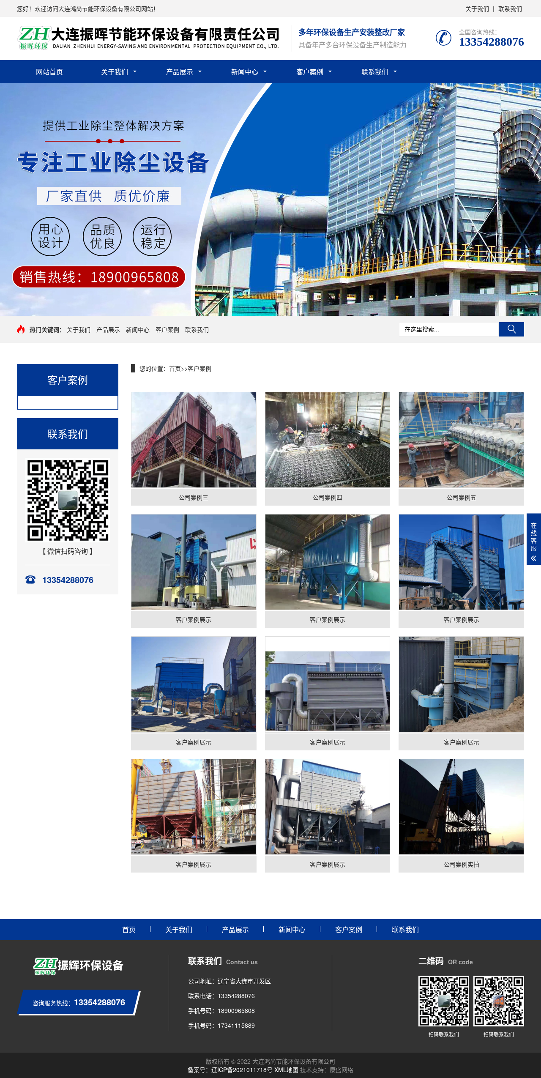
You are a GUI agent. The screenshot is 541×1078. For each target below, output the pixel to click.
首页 (175, 368)
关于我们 (477, 8)
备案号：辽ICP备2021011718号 (230, 1069)
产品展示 (179, 72)
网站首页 (49, 72)
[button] (263, 308)
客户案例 (309, 72)
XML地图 (286, 1069)
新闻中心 (244, 72)
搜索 (511, 329)
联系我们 (510, 8)
